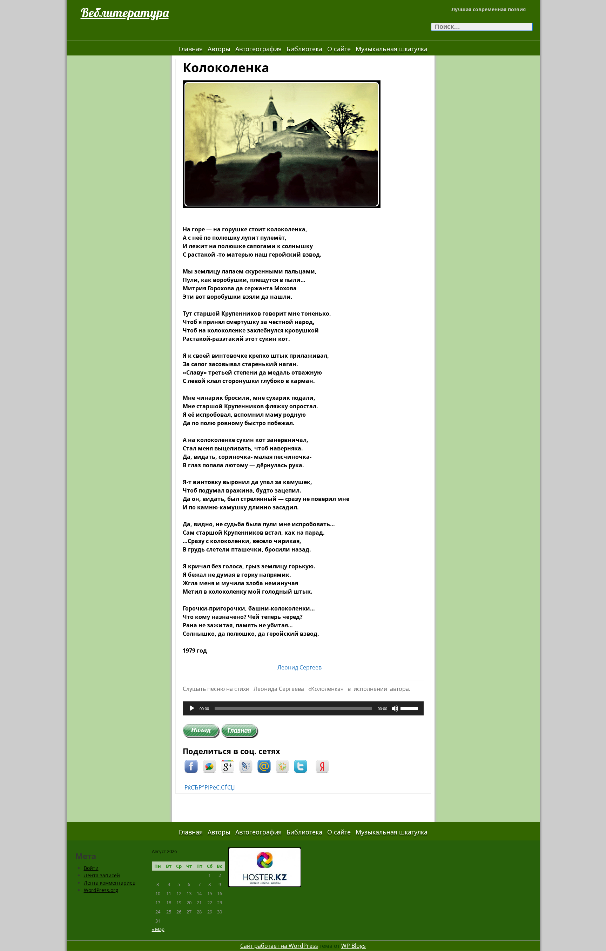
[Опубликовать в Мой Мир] (264, 766)
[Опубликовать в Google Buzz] (209, 766)
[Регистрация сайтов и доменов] (264, 866)
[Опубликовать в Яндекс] (322, 766)
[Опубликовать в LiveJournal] (245, 766)
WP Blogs (353, 946)
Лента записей (102, 875)
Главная (191, 49)
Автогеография (258, 49)
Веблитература (125, 12)
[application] (303, 708)
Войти (91, 868)
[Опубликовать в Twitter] (300, 766)
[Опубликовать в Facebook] (191, 766)
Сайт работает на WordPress (279, 946)
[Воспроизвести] (191, 708)
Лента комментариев (109, 882)
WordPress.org (101, 890)
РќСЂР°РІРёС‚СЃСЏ (209, 787)
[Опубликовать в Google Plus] (227, 766)
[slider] (410, 707)
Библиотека (304, 49)
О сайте (339, 49)
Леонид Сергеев (299, 667)
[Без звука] (394, 708)
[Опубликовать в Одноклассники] (282, 766)
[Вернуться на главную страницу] (239, 730)
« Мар (158, 929)
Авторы (219, 49)
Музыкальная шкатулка (391, 49)
